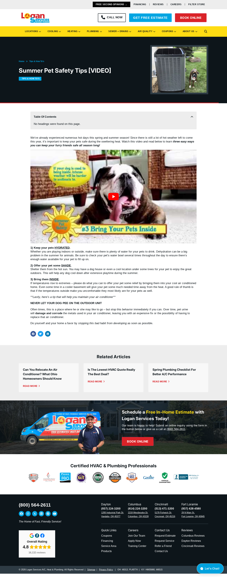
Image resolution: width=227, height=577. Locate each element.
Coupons (166, 31)
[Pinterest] (48, 513)
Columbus (134, 504)
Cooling (52, 31)
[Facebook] (21, 513)
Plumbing (92, 31)
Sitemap (91, 569)
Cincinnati (161, 504)
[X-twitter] (34, 513)
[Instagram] (28, 513)
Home (21, 61)
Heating (72, 31)
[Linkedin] (41, 513)
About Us (187, 31)
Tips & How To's (36, 61)
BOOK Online (191, 17)
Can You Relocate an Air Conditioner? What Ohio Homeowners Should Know (42, 374)
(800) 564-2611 (176, 429)
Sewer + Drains (117, 31)
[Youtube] (54, 513)
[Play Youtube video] (113, 196)
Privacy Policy (106, 569)
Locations (30, 31)
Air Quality (144, 31)
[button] (205, 31)
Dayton (106, 504)
